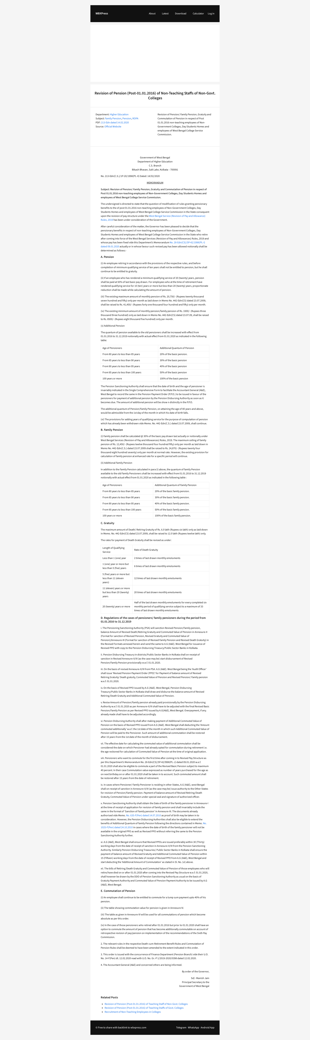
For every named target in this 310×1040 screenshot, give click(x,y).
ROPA (135, 118)
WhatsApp (193, 1027)
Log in (211, 13)
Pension (126, 118)
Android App (207, 1027)
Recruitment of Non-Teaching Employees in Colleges (133, 1012)
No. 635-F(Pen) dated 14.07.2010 (143, 815)
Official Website (112, 126)
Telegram (181, 1027)
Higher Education (119, 114)
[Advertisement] (155, 55)
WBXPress (102, 13)
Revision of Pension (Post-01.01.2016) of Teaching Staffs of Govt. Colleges (144, 1008)
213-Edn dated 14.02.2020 (115, 122)
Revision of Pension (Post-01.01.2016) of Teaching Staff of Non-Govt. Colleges (146, 1004)
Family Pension (113, 118)
